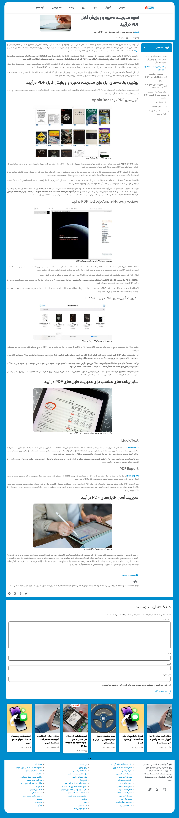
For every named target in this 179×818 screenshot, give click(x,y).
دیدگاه (167, 620)
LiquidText (158, 102)
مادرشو (39, 786)
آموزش (108, 7)
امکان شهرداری (126, 805)
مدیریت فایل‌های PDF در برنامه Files (154, 86)
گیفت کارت (39, 7)
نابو (85, 802)
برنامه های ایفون (80, 770)
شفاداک (38, 764)
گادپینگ (83, 780)
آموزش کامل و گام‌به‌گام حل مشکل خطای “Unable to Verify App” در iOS (103, 741)
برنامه (71, 7)
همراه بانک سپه (125, 789)
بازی (83, 7)
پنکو (40, 805)
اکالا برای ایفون (36, 789)
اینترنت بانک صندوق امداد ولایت (74, 786)
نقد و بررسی (56, 7)
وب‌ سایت (166, 675)
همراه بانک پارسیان (124, 773)
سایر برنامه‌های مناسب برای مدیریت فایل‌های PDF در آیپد (155, 95)
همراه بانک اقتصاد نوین (122, 767)
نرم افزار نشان (126, 770)
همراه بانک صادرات (124, 792)
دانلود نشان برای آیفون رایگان (30, 783)
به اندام (39, 773)
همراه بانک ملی (125, 796)
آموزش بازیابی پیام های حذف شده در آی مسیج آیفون (160, 740)
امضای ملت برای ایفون (77, 796)
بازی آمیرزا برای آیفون (79, 777)
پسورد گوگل (36, 792)
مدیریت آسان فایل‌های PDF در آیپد (157, 112)
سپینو (39, 799)
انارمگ (136, 32)
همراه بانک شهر (125, 777)
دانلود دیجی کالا (80, 808)
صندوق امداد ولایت (124, 802)
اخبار (95, 7)
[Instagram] (164, 789)
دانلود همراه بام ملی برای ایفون (29, 767)
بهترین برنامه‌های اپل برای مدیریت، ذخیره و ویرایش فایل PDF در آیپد (156, 59)
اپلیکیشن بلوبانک (125, 780)
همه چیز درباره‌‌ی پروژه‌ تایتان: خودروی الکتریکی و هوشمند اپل (132, 740)
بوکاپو (84, 799)
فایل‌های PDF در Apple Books (154, 68)
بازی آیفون (83, 767)
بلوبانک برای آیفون (34, 780)
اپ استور (83, 764)
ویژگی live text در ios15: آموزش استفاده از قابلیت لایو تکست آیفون (76, 740)
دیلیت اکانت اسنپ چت (32, 796)
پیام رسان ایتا (126, 799)
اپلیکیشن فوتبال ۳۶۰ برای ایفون (74, 789)
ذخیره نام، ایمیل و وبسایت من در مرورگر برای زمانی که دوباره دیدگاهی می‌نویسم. (135, 685)
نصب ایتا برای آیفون (34, 770)
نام (169, 653)
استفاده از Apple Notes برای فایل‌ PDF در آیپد (154, 77)
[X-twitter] (157, 789)
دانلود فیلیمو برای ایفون (77, 792)
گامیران (38, 802)
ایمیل (167, 664)
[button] (145, 48)
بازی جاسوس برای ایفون (77, 773)
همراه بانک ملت (125, 783)
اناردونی (121, 7)
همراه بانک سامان (124, 786)
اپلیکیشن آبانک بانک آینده (121, 764)
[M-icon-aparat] (150, 789)
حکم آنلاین (82, 805)
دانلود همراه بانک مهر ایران (31, 777)
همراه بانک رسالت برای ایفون (75, 783)
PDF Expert (157, 106)
